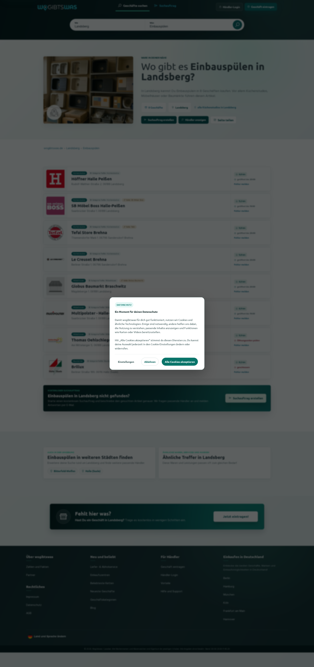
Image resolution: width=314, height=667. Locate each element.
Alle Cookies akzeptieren (180, 361)
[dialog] (157, 333)
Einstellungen (126, 361)
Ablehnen (150, 361)
